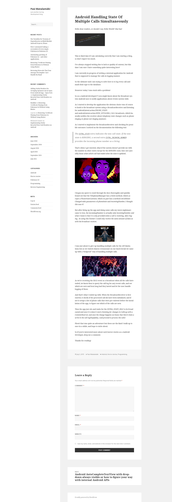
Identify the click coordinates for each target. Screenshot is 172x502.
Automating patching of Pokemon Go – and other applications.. (39, 57)
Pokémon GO (35, 180)
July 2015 (34, 159)
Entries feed (35, 204)
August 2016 (35, 148)
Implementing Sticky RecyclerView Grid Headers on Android (41, 97)
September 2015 (36, 155)
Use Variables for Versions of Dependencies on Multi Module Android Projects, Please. (41, 41)
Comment (79, 386)
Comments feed (36, 208)
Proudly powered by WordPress (86, 497)
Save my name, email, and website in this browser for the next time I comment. (103, 444)
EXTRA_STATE (84, 134)
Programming (35, 183)
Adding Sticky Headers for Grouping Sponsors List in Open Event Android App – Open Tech (41, 91)
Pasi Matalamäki (40, 8)
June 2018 (34, 141)
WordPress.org (36, 212)
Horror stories (35, 176)
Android (33, 173)
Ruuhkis (33, 103)
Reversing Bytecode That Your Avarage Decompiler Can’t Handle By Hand (41, 72)
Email (78, 425)
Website (78, 434)
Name (78, 415)
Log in (33, 201)
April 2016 (34, 152)
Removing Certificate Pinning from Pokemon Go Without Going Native (41, 65)
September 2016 (36, 145)
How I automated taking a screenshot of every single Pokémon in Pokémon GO (39, 49)
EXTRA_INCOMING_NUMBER (116, 138)
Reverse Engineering (38, 187)
